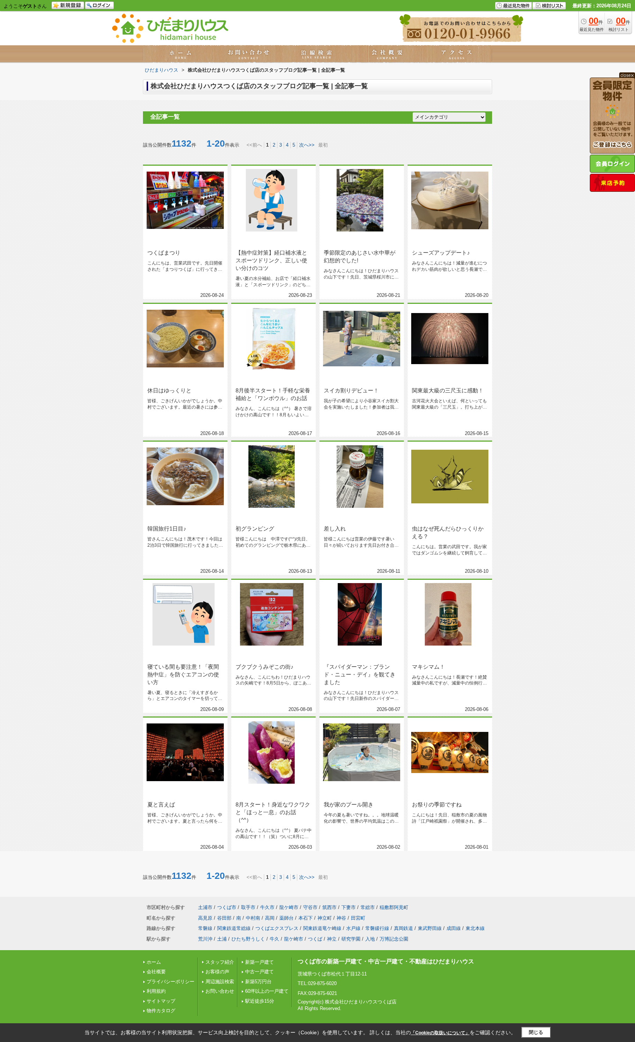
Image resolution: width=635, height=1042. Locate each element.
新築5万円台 (258, 981)
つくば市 (226, 907)
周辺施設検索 (219, 981)
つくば (315, 939)
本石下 (305, 918)
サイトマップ (161, 1001)
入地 (370, 939)
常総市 (367, 907)
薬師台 (286, 918)
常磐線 (205, 928)
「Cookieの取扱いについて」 (440, 1032)
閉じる (536, 1032)
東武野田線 (430, 928)
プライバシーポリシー (170, 981)
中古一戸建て (259, 971)
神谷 (341, 918)
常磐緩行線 (377, 928)
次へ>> (307, 145)
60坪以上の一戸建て (266, 991)
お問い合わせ (219, 991)
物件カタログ (161, 1010)
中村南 (253, 918)
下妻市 (348, 907)
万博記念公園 (394, 939)
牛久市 (267, 907)
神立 (332, 939)
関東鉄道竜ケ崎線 (322, 928)
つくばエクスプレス (276, 928)
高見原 (205, 918)
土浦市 (205, 907)
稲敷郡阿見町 (394, 907)
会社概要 (156, 971)
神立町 (325, 918)
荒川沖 (205, 939)
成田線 (453, 928)
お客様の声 (217, 971)
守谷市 (310, 907)
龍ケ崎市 (288, 907)
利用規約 (156, 991)
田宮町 (358, 918)
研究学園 (350, 939)
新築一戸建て (259, 962)
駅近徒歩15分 (259, 1001)
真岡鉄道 (403, 928)
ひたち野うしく (248, 939)
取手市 (248, 907)
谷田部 (224, 918)
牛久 (274, 939)
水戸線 (353, 928)
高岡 (270, 918)
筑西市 (329, 907)
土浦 (222, 939)
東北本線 (475, 928)
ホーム (154, 962)
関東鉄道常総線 (234, 928)
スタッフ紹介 (219, 962)
